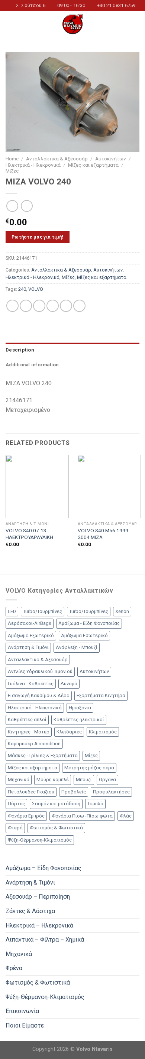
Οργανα (107, 779)
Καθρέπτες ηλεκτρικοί (79, 719)
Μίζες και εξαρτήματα (93, 165)
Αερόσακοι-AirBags (29, 623)
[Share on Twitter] (39, 306)
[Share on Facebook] (26, 306)
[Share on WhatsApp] (12, 306)
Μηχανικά (18, 779)
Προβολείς (73, 792)
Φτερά (15, 827)
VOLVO (35, 289)
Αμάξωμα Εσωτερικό (84, 635)
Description (20, 350)
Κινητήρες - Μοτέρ (28, 732)
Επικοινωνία (22, 1011)
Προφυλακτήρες (111, 792)
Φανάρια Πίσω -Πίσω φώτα (82, 816)
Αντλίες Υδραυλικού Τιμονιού (40, 671)
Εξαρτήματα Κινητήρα (101, 695)
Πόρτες (16, 803)
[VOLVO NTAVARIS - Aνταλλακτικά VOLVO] (72, 24)
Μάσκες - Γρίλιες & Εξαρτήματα (43, 755)
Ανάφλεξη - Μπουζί (76, 647)
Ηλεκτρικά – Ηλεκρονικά (39, 925)
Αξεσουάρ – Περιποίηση (38, 896)
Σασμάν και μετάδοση (56, 803)
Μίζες (12, 171)
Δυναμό (69, 683)
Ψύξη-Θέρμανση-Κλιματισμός (40, 840)
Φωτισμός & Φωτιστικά (56, 827)
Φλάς (126, 816)
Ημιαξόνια (80, 707)
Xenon (122, 611)
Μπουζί (84, 779)
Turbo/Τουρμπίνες (42, 611)
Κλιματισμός (103, 732)
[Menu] (10, 24)
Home (12, 158)
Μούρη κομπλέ (52, 779)
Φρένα (14, 968)
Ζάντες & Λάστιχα (30, 911)
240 (22, 289)
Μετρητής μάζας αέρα (89, 767)
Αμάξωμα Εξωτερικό (31, 635)
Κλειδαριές (69, 732)
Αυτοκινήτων (110, 158)
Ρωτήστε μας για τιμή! (38, 237)
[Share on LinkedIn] (79, 306)
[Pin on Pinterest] (66, 306)
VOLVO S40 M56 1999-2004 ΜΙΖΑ (104, 533)
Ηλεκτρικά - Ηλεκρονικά (33, 165)
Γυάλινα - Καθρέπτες (31, 683)
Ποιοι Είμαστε (25, 1025)
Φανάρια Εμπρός (26, 816)
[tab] (72, 350)
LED (12, 611)
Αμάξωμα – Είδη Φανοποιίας (43, 868)
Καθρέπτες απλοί (27, 719)
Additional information (32, 364)
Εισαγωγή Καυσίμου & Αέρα (39, 695)
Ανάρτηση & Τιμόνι (28, 647)
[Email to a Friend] (52, 306)
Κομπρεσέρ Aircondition (34, 743)
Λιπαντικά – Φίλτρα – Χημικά (45, 939)
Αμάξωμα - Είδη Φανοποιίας (89, 623)
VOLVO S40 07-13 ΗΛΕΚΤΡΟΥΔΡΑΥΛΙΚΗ (29, 533)
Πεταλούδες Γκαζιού (31, 792)
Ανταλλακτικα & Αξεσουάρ (57, 158)
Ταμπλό (95, 803)
